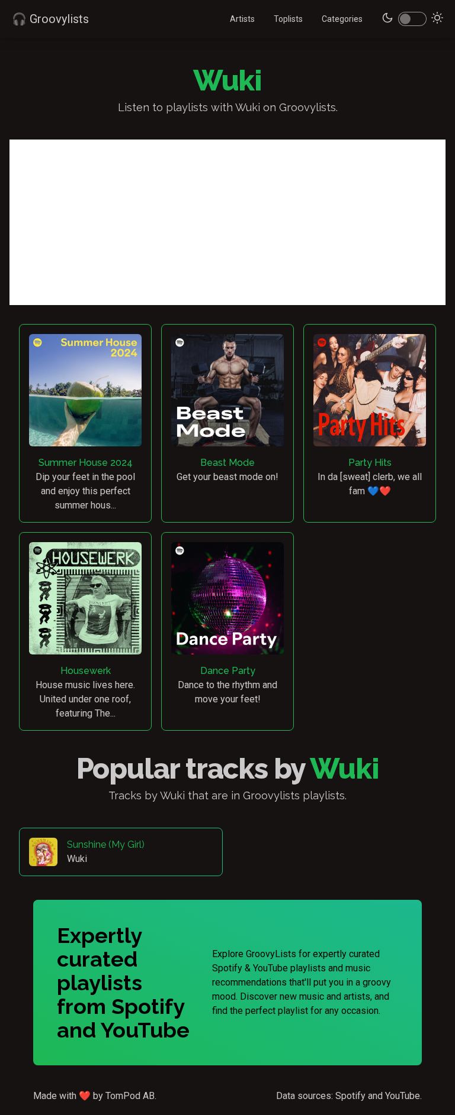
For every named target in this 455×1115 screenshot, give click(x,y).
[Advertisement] (227, 222)
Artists (242, 19)
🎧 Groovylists (50, 19)
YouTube (402, 1095)
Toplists (288, 19)
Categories (342, 19)
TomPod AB (130, 1095)
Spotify (350, 1095)
